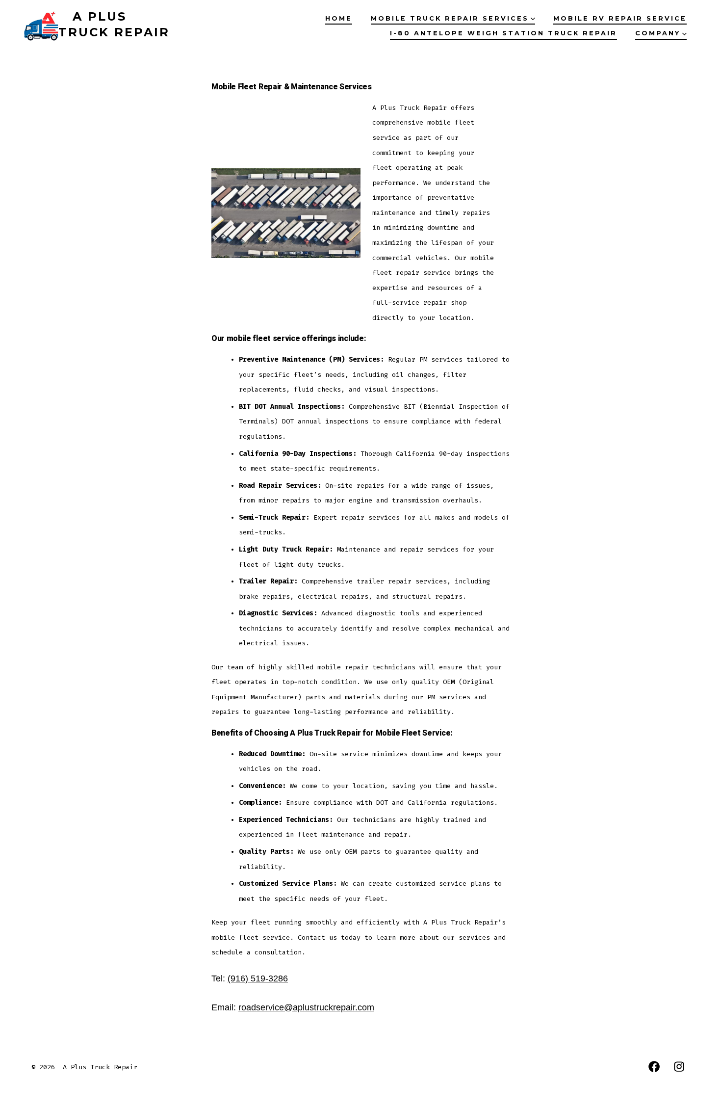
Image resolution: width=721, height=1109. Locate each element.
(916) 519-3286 (258, 978)
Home (338, 18)
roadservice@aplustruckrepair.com (306, 1007)
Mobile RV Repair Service (620, 18)
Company (657, 33)
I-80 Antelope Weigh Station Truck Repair (503, 33)
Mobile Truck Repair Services (450, 18)
